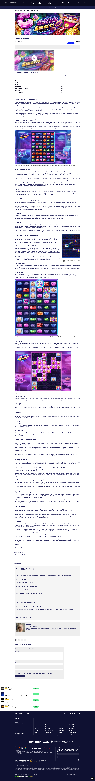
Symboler (20, 7)
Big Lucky (36, 730)
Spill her (36, 688)
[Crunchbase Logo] (22, 723)
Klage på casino (72, 734)
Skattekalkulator (72, 724)
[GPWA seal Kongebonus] (30, 776)
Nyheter (64, 2)
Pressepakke (71, 728)
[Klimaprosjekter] (42, 760)
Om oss (59, 722)
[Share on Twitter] (19, 640)
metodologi (37, 47)
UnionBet (36, 724)
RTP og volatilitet (50, 7)
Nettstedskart (69, 774)
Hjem (16, 10)
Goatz (36, 732)
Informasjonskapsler (62, 724)
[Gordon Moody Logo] (21, 748)
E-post (17, 667)
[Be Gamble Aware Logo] (36, 748)
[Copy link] (25, 640)
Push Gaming (63, 75)
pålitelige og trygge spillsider (55, 486)
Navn (16, 662)
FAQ (81, 7)
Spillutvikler (31, 7)
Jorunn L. (78, 43)
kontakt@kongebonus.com (20, 733)
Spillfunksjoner (37, 7)
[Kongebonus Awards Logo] (22, 760)
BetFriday (36, 722)
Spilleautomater (29, 10)
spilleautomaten (75, 102)
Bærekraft (60, 732)
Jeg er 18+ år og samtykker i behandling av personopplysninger (66, 757)
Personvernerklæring (62, 726)
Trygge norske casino (49, 724)
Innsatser (25, 7)
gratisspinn (55, 109)
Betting (78, 2)
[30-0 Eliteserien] (92, 778)
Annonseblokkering (72, 726)
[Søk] (89, 3)
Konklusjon (76, 7)
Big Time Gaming (72, 454)
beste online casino (38, 105)
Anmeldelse (7, 7)
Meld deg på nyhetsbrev (61, 756)
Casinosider (24, 2)
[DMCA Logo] (18, 776)
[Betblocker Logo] (46, 748)
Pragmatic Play (59, 453)
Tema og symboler (14, 7)
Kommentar (18, 651)
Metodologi (60, 728)
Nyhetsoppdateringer (62, 747)
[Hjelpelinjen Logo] (28, 748)
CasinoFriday (37, 728)
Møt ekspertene (61, 730)
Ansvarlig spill (71, 730)
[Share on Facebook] (16, 640)
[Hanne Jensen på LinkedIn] (20, 633)
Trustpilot (17, 718)
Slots (24, 10)
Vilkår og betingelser (76, 774)
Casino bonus (47, 726)
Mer (84, 2)
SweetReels (37, 726)
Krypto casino (47, 728)
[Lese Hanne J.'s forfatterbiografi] (20, 628)
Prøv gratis (64, 7)
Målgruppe (43, 7)
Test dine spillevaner (73, 732)
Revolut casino (48, 732)
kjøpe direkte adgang (47, 406)
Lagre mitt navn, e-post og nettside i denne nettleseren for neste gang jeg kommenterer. (35, 673)
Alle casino (47, 734)
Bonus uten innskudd (49, 730)
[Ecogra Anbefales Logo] (20, 776)
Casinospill (70, 2)
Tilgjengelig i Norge (58, 7)
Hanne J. (22, 43)
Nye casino (47, 722)
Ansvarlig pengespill (19, 517)
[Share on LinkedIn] (22, 640)
